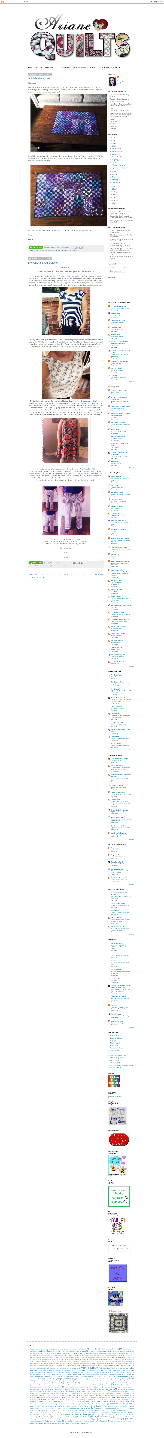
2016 (112, 146)
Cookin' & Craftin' (117, 1021)
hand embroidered (109, 1376)
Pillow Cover (88, 1395)
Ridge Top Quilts (116, 589)
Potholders (63, 1397)
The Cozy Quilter (116, 368)
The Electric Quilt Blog (118, 826)
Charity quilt (35, 1359)
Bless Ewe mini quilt (46, 1353)
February (115, 180)
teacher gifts (97, 1415)
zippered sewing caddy (68, 1423)
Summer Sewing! (116, 642)
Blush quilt (95, 1353)
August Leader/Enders (117, 408)
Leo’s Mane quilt (81, 1385)
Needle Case (81, 1391)
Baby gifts (52, 1351)
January (115, 183)
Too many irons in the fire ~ (119, 856)
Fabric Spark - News (118, 904)
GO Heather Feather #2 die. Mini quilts (94, 1374)
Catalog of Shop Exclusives (119, 879)
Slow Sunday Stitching (117, 322)
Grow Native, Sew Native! (118, 724)
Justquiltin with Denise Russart (121, 605)
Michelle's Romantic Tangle (120, 538)
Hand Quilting (56, 1379)
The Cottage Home (117, 682)
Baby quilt (61, 1351)
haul (100, 1379)
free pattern (43, 1370)
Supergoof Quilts (116, 476)
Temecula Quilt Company (119, 810)
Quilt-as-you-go (54, 1399)
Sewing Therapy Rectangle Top (120, 955)
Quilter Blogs (114, 1060)
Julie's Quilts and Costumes (120, 561)
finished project (73, 1368)
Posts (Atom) (41, 577)
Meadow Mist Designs (118, 833)
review (75, 1401)
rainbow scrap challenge (111, 1399)
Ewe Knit (113, 1040)
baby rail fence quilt (73, 1351)
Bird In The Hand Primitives (120, 878)
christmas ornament (105, 1359)
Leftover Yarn (115, 447)
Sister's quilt (77, 1410)
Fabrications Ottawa (116, 1048)
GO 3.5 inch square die (87, 1372)
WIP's (51, 1421)
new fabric (103, 1391)
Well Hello (114, 591)
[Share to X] (78, 248)
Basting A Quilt (115, 556)
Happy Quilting (116, 596)
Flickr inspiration (104, 1368)
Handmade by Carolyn (118, 996)
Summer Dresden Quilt (122, 1412)
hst (95, 1381)
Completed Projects (79, 67)
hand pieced (33, 1379)
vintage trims (60, 1419)
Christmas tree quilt (41, 1361)
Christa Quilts (115, 714)
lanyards (60, 1385)
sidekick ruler (68, 1410)
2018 (112, 140)
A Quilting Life (115, 689)
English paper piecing (74, 1365)
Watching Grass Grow (117, 487)
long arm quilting (43, 1387)
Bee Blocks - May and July (119, 501)
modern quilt (42, 1391)
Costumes (98, 1361)
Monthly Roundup (54, 1391)
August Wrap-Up (116, 463)
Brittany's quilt (79, 1355)
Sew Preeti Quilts (117, 506)
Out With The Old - (116, 760)
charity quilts (44, 1359)
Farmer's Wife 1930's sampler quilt (39, 1368)
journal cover (34, 1385)
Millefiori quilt (69, 1389)
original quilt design (108, 1393)
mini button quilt (79, 1389)
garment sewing (46, 566)
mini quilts (110, 1389)
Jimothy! (113, 731)
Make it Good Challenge (82, 1387)
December (115, 148)
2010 (112, 197)
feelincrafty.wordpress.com (120, 729)
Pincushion (99, 1395)
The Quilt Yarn (115, 554)
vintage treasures (49, 1419)
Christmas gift (93, 1359)
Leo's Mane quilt (69, 1385)
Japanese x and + (118, 1383)
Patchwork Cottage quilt (51, 1395)
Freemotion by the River (119, 547)
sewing (99, 1408)
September (116, 157)
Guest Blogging (85, 1376)
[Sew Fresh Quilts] (117, 1175)
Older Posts (99, 574)
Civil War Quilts (116, 799)
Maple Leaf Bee (96, 1387)
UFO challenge (108, 1417)
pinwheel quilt (127, 1395)
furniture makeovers (55, 1370)
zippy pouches (81, 1423)
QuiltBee (114, 375)
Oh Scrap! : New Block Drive (119, 456)
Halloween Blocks (97, 1376)
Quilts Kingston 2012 (85, 1399)
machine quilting (55, 1387)
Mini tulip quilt (121, 1389)
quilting (64, 1399)
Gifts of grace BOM (114, 1370)
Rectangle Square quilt (36, 1401)
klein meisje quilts (117, 570)
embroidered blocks (44, 1365)
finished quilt (87, 1368)
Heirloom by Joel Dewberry (113, 1379)
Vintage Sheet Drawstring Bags (120, 745)
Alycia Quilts (115, 429)
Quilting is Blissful (117, 513)
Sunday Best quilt (44, 1415)
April (114, 174)
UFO (100, 1417)
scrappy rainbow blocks (120, 1406)
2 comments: (66, 247)
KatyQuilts (114, 461)
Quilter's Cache (115, 1062)
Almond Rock (114, 1036)
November (115, 151)
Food (113, 1368)
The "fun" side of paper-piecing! (120, 308)
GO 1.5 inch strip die (60, 1372)
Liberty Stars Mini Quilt (117, 656)
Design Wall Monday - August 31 (120, 494)
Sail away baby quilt (128, 1401)
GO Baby (129, 1372)
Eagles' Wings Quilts (118, 320)
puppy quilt (84, 1397)
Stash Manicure (75, 1412)
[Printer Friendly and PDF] (36, 247)
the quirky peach (116, 1014)
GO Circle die (49, 1374)
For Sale (120, 1368)
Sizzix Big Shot (87, 1410)
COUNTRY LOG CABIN (119, 662)
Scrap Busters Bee (101, 1404)
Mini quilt (44, 250)
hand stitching (69, 1379)
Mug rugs (64, 1391)
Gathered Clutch (94, 1370)
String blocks (94, 1412)
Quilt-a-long (93, 67)
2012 (112, 192)
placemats (42, 1397)
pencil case (64, 1395)
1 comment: (65, 563)
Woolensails (115, 848)
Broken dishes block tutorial (93, 1355)
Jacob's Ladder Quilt (71, 1383)
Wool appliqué (102, 1421)
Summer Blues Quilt (107, 1412)
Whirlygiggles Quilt (94, 1419)
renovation (69, 1401)
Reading (129, 1399)
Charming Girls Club (71, 1359)
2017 (112, 143)
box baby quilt (59, 1355)
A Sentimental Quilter (118, 655)
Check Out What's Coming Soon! (120, 912)
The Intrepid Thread (117, 926)
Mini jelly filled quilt (91, 1389)
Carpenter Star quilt (118, 1357)
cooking (90, 1361)
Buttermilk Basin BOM (39, 1357)
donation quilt (87, 1363)
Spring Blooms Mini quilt (119, 1410)
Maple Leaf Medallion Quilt (111, 1387)
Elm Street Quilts (116, 499)
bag (83, 1351)
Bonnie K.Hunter (129, 1353)
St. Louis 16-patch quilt (70, 250)
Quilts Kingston (72, 1399)
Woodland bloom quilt (63, 1421)
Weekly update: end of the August (120, 424)
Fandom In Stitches (117, 785)
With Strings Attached (118, 422)
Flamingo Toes (116, 961)
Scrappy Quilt (59, 250)
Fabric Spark (114, 1045)
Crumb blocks (48, 1363)
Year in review (127, 1421)
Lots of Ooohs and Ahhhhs (118, 377)
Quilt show (33, 1399)
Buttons (102, 1357)
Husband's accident (117, 1381)
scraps (56, 1408)
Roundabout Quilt (105, 1401)
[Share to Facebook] (80, 248)
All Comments (116, 271)
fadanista (114, 954)
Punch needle (75, 1397)
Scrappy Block (114, 1404)
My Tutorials (49, 67)
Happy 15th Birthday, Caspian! (120, 684)
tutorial (93, 1417)
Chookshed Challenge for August (120, 614)
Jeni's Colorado (115, 508)
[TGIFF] (117, 1234)
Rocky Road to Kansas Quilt (89, 1402)
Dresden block (112, 1363)
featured (53, 1368)
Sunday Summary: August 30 (119, 401)
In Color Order (116, 744)
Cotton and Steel (115, 1361)
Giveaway (126, 1370)
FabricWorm (115, 910)
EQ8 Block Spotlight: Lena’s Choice (121, 828)
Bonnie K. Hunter (117, 1353)
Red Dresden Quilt (57, 1401)
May (113, 171)
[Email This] (73, 248)
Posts (113, 267)
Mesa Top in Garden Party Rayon (121, 1016)
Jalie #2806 (83, 1383)
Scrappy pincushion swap (74, 1406)
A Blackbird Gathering (94, 1349)
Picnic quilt (72, 1395)
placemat (33, 1397)
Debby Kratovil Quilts (118, 792)
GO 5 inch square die (103, 1372)
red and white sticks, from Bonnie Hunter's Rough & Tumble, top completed (120, 573)
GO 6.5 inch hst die (118, 1372)
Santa (43, 1404)
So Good (113, 417)
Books (43, 1355)
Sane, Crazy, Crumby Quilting (121, 406)
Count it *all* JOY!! (117, 648)
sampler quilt (36, 1404)
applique (41, 1351)
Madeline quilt (69, 1387)
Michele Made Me (48, 1389)
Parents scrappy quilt (36, 1395)
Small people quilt (116, 628)
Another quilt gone (116, 363)
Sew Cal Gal (63, 1408)
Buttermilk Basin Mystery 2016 (71, 1357)
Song (101, 1410)
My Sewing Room (117, 492)
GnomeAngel (115, 737)
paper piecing (127, 1393)
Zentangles (33, 1423)
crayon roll (39, 1363)
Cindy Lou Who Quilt (55, 1361)
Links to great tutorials (63, 67)
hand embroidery (123, 1377)
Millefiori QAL (60, 1389)
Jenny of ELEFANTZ (118, 817)
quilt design (128, 1397)
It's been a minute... (116, 635)
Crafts (32, 1363)
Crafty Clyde (115, 978)
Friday (113, 533)
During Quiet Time (117, 723)
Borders (49, 1355)
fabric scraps (114, 1365)
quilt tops (42, 1400)
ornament (118, 1393)
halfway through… (116, 649)
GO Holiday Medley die (114, 1374)
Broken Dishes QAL (127, 1355)
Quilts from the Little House (120, 619)
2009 (112, 200)
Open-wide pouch (75, 1393)
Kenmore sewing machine (48, 1385)
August (114, 160)
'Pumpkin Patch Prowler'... (118, 864)
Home (30, 67)
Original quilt (96, 1393)
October (115, 154)
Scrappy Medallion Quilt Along (110, 67)
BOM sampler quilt (105, 1353)
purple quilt (51, 250)
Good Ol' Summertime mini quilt (69, 1376)
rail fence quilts (97, 1399)
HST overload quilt (104, 1381)
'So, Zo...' (114, 1005)
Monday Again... (115, 392)
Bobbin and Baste (116, 1038)
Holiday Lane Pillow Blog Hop (54, 1381)
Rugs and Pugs (116, 855)
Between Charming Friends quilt (108, 1351)
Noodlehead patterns (117, 1391)
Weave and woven (116, 1067)
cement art (131, 1357)
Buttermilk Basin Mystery (54, 1357)
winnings (120, 1419)
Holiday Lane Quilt (70, 1381)
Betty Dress (37, 566)
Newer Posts (33, 574)
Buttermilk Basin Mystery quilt (90, 1357)
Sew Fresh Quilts (74, 1408)
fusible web (67, 1370)
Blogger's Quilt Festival (81, 1353)
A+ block (106, 1349)
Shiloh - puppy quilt (57, 1410)
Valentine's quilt (129, 1417)
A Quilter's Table (116, 675)
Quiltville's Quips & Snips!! (120, 759)
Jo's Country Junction (118, 436)
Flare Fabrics (114, 1050)
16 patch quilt (37, 250)
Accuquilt (115, 1349)
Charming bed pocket (56, 1359)
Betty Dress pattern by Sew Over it (89, 401)
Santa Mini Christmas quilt (74, 1404)
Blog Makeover (67, 1353)
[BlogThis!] (76, 248)
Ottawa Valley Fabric (117, 1058)
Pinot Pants (54, 566)
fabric (93, 1365)
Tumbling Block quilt (83, 1417)
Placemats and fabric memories (120, 621)
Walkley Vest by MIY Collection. (55, 276)
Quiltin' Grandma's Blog (119, 390)
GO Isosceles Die (128, 1374)
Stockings (85, 1412)
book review (35, 1355)
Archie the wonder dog (118, 698)
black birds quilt (126, 1351)
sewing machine (122, 1408)
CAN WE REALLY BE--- (118, 515)
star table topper (52, 1412)
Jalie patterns (107, 1383)
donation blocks (76, 1363)
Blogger (90, 1432)
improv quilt (42, 1383)
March (114, 177)
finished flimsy (62, 1368)
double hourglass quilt (99, 1363)
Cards (108, 1357)
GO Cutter (61, 1374)
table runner (75, 1415)
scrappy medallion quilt (56, 1406)
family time (127, 1365)
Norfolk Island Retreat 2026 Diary (120, 738)
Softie (95, 1410)
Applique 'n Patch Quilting (119, 361)
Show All (131, 381)
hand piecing (44, 1379)
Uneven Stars (119, 1417)
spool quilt (107, 1410)
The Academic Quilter (118, 626)
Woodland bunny (79, 1421)
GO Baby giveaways (36, 1374)
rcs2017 (122, 1399)
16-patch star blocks (47, 1349)
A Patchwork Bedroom (117, 708)
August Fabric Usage (117, 677)
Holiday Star (114, 345)
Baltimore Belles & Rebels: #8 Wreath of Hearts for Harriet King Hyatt (120, 803)
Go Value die (54, 1376)
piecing (80, 1395)
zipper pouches (56, 1423)
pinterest (118, 1395)
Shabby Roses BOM (42, 1411)
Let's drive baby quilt (95, 1385)
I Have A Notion (116, 918)
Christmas (83, 1359)
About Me (38, 67)
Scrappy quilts (107, 1406)
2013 (112, 189)
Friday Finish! (115, 850)
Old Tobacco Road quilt (48, 1393)
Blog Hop (57, 1353)
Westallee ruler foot (81, 1419)
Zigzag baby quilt (44, 1423)
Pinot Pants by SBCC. (87, 469)
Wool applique (90, 1421)
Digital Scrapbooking (62, 1363)
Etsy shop (87, 1365)
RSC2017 (116, 1402)
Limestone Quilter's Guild (112, 1385)
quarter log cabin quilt (104, 1397)
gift (103, 1370)
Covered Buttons (127, 1361)
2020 (112, 138)
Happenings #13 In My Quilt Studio (121, 549)
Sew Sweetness (116, 970)
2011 (112, 194)
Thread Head (115, 313)
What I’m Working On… (118, 438)
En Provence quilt (58, 1365)
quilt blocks (116, 1397)
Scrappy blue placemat (40, 1406)
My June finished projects (43, 262)
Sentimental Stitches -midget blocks (121, 1065)
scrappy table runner (46, 1408)
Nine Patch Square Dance (118, 431)
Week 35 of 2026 (116, 315)
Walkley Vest (62, 566)
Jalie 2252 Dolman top (95, 1383)
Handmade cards (81, 1379)
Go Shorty (114, 980)
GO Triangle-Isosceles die (40, 1376)
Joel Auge (129, 1383)
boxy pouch (68, 1355)
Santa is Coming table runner (56, 1404)
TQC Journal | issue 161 (118, 812)
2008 (112, 203)
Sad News (114, 607)
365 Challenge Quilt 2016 (62, 1349)
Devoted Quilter (116, 327)
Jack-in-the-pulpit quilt (54, 1383)
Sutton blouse (56, 1415)
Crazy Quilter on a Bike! (119, 306)
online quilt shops (63, 1393)
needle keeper (92, 1391)
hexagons (40, 1381)
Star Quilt (43, 1412)
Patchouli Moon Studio (118, 520)
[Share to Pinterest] (82, 248)
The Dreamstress (117, 943)
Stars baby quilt (64, 1412)
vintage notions (36, 1419)
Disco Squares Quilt (117, 329)
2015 (112, 186)
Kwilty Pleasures (116, 581)
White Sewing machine (108, 1419)
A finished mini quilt (39, 78)
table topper (87, 1415)
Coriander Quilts (116, 707)
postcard (55, 1397)
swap (65, 1415)
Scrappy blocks (128, 1404)
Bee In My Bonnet (117, 766)
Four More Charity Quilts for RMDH (121, 794)
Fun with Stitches (115, 1053)
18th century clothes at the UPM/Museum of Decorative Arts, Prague (120, 946)
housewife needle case (84, 1381)
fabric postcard (102, 1365)
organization (87, 1393)
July (113, 162)
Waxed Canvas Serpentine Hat (120, 1023)
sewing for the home (110, 1408)
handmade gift (92, 1379)
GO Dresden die (74, 1374)
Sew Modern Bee (88, 1408)
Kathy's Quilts (116, 334)
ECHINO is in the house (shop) (120, 905)
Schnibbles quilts (89, 1404)
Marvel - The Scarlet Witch (118, 787)
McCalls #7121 (125, 1387)
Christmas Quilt (119, 1359)
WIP (44, 1421)
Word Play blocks (115, 1421)
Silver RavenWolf (117, 869)
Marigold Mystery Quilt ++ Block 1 (121, 835)
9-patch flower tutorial (78, 1349)
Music (72, 1391)
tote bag (40, 1417)
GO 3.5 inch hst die (73, 1372)
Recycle (48, 1401)
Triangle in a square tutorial (59, 1417)
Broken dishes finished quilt (110, 1355)
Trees (48, 1417)
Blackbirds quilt (34, 1353)
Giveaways (49, 1372)
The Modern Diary (117, 640)
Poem (48, 1397)
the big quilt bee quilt (109, 1415)
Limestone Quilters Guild (118, 1055)
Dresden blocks (122, 1363)
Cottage (105, 1361)
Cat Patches (115, 485)
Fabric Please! (115, 1043)
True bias (72, 1417)
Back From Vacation (117, 370)
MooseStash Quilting (118, 634)
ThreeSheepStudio (117, 862)
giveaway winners (36, 1372)
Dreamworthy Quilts (118, 612)
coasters (83, 1361)
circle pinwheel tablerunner (71, 1361)
